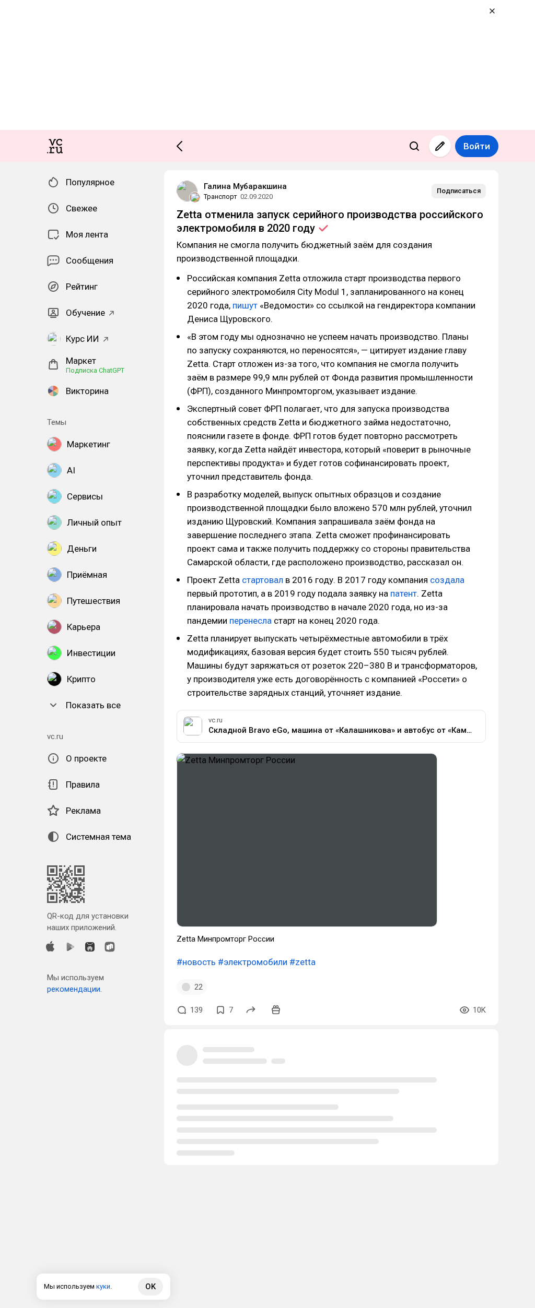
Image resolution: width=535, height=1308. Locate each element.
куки (103, 1286)
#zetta (302, 962)
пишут (245, 305)
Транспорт (220, 196)
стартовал (262, 580)
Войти (476, 146)
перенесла (250, 620)
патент (403, 593)
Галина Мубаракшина (245, 186)
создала (447, 580)
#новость (196, 962)
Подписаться (459, 191)
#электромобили (252, 962)
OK (150, 1286)
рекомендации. (74, 989)
